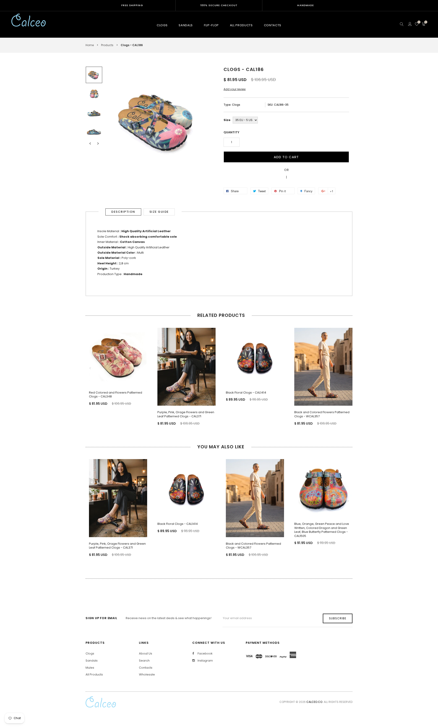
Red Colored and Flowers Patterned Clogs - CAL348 (115, 394)
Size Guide (159, 212)
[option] (94, 74)
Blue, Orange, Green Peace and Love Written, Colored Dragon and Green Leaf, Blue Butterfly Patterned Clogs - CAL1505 (321, 530)
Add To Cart (286, 157)
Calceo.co (314, 702)
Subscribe (337, 618)
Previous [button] (90, 143)
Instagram (205, 661)
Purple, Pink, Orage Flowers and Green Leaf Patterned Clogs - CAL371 (185, 414)
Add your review (235, 89)
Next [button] (98, 143)
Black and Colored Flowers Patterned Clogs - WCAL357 (321, 414)
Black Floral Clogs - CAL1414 (246, 392)
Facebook (205, 654)
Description (123, 212)
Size (227, 120)
